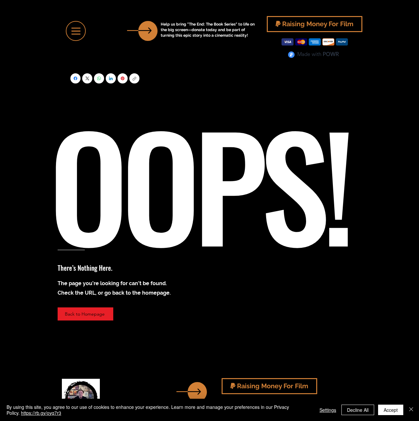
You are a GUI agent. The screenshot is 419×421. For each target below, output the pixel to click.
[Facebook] (75, 78)
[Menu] (76, 31)
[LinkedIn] (111, 78)
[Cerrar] (411, 410)
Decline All (358, 410)
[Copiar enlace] (134, 78)
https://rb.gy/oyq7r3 (41, 413)
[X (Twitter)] (87, 78)
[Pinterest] (123, 78)
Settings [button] (327, 410)
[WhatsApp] (99, 78)
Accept (391, 410)
